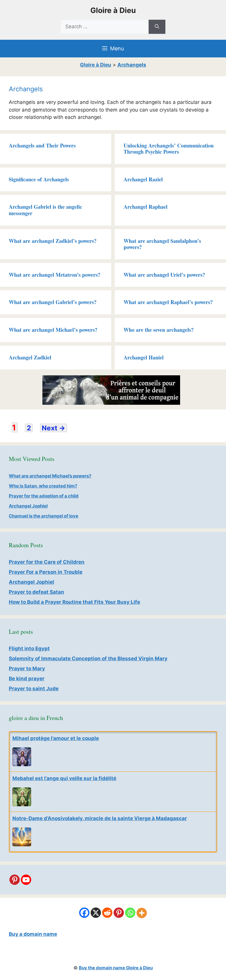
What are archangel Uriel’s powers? (164, 274)
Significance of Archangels (39, 179)
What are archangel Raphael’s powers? (168, 302)
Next (53, 428)
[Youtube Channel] (26, 880)
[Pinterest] (14, 880)
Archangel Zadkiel (30, 357)
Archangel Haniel (144, 357)
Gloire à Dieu (113, 10)
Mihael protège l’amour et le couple (55, 738)
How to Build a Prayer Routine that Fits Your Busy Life (74, 602)
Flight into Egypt (29, 648)
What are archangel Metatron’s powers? (54, 274)
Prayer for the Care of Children (46, 562)
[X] (96, 913)
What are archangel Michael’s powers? (53, 330)
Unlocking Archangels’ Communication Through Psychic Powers (169, 149)
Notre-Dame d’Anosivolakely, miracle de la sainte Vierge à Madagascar (99, 818)
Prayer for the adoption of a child (44, 496)
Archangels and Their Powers (42, 145)
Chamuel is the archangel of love (43, 516)
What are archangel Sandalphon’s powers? (162, 244)
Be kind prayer (26, 678)
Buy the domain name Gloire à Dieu (116, 968)
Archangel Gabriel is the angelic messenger (45, 210)
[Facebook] (84, 913)
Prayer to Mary (27, 668)
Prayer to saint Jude (34, 688)
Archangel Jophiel (28, 506)
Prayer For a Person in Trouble (45, 572)
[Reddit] (107, 913)
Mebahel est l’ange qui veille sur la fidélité (64, 778)
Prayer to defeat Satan (36, 592)
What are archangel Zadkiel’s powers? (53, 241)
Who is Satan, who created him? (43, 486)
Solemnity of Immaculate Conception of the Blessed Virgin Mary (88, 658)
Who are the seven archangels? (159, 330)
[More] (142, 913)
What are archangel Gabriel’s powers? (53, 302)
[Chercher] (157, 27)
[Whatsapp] (130, 913)
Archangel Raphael (145, 206)
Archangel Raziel (143, 179)
